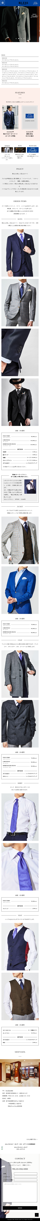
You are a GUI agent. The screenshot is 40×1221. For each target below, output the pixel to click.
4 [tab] (23, 38)
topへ (37, 1215)
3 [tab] (21, 38)
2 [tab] (18, 38)
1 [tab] (16, 38)
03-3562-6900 (9, 1090)
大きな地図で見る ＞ (32, 1139)
